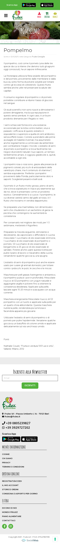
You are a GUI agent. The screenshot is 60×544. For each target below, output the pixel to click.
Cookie (5, 454)
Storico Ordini (10, 489)
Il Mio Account (10, 485)
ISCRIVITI (30, 385)
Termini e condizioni (13, 467)
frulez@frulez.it (12, 416)
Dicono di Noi (9, 508)
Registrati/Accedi (12, 481)
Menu (39, 17)
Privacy (6, 462)
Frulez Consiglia (38, 57)
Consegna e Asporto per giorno (20, 493)
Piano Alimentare (11, 516)
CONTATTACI (8, 520)
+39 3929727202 (17, 427)
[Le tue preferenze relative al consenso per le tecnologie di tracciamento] (55, 539)
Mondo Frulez (10, 512)
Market (55, 17)
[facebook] (4, 526)
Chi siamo (7, 458)
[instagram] (10, 526)
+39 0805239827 (17, 423)
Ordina (47, 17)
